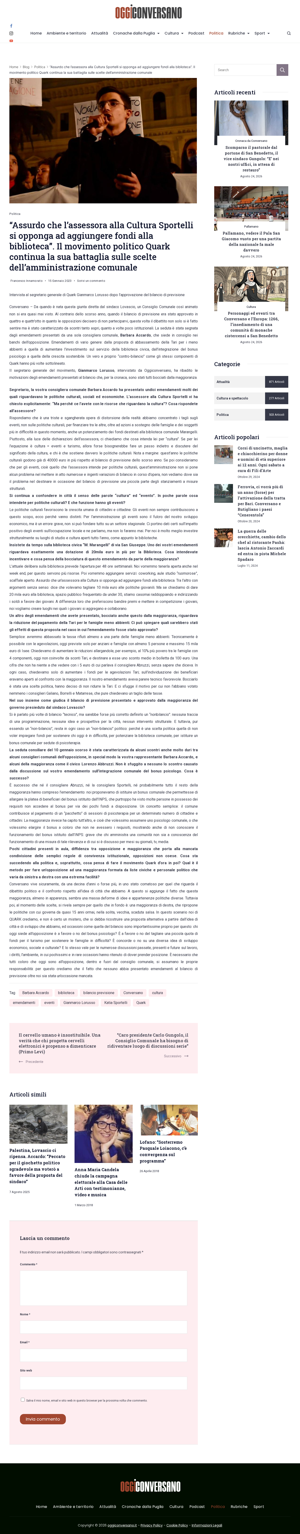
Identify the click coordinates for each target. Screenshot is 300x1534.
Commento (28, 1264)
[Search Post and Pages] (289, 33)
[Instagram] (11, 33)
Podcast (196, 33)
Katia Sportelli (115, 1002)
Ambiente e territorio (66, 33)
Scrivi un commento (91, 281)
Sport (260, 33)
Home (36, 33)
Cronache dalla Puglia (134, 33)
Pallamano (251, 226)
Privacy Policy (152, 1525)
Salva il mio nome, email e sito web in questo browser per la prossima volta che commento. (87, 1400)
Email (25, 1342)
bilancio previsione (98, 993)
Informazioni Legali (207, 1525)
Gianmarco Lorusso (79, 1002)
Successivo (172, 1056)
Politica (216, 33)
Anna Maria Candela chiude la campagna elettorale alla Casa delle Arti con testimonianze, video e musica (101, 1182)
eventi (49, 1002)
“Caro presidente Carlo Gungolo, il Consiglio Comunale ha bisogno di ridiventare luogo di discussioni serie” (147, 1040)
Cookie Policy (177, 1525)
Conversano (133, 993)
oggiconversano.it (122, 1525)
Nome (25, 1314)
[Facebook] (11, 26)
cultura (157, 993)
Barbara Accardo (35, 993)
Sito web (26, 1370)
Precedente (34, 1062)
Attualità (99, 33)
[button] (9, 1524)
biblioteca (66, 993)
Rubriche (236, 33)
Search (282, 70)
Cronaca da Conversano (251, 141)
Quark (141, 1002)
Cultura (172, 33)
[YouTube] (11, 41)
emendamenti (24, 1002)
